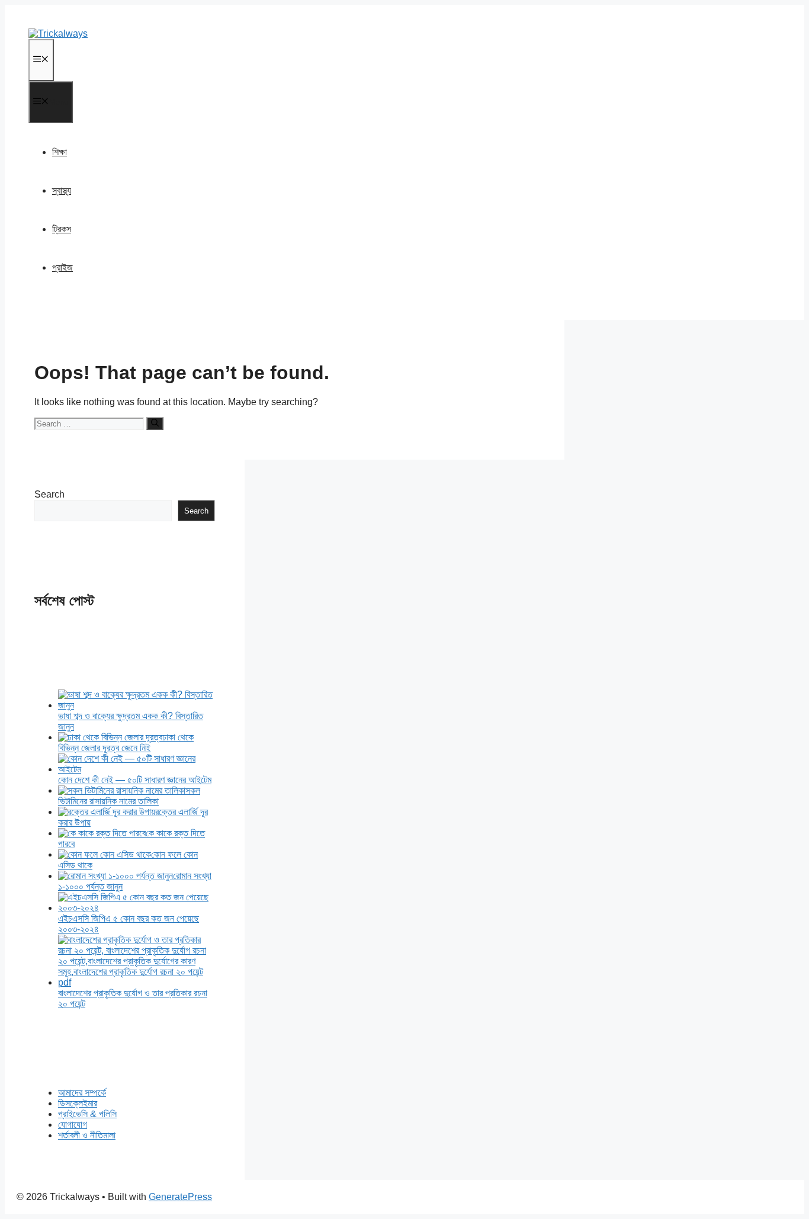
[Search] (154, 423)
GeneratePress (180, 1197)
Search (49, 494)
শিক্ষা (59, 152)
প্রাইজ (62, 267)
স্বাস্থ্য (61, 190)
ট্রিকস (61, 229)
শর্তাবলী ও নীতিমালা (86, 1135)
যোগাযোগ (72, 1124)
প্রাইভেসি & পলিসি (87, 1114)
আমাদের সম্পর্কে (82, 1093)
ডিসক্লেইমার (77, 1103)
